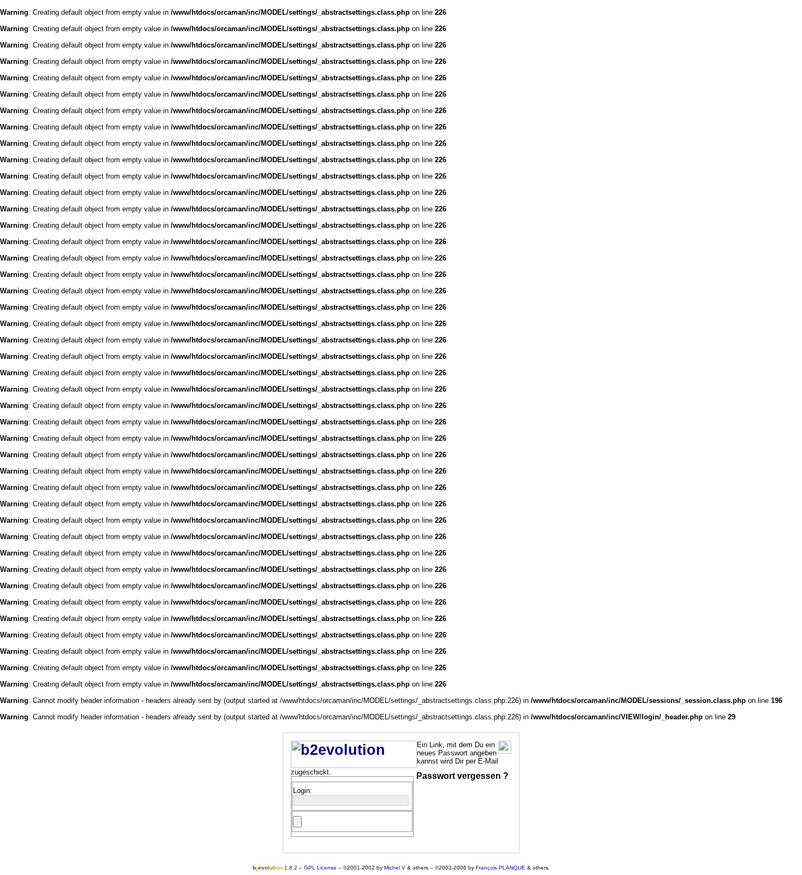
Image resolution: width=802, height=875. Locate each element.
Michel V (394, 868)
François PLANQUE (500, 868)
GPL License (320, 868)
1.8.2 (275, 868)
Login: (302, 791)
